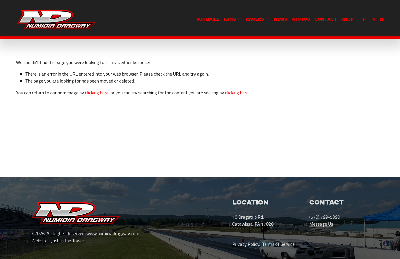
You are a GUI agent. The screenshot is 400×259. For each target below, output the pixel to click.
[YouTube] (381, 19)
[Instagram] (372, 19)
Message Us (321, 224)
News (280, 19)
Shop (347, 19)
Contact (325, 19)
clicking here (97, 92)
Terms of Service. (279, 244)
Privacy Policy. (246, 244)
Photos (300, 19)
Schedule (208, 19)
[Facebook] (363, 19)
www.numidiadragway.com (112, 233)
